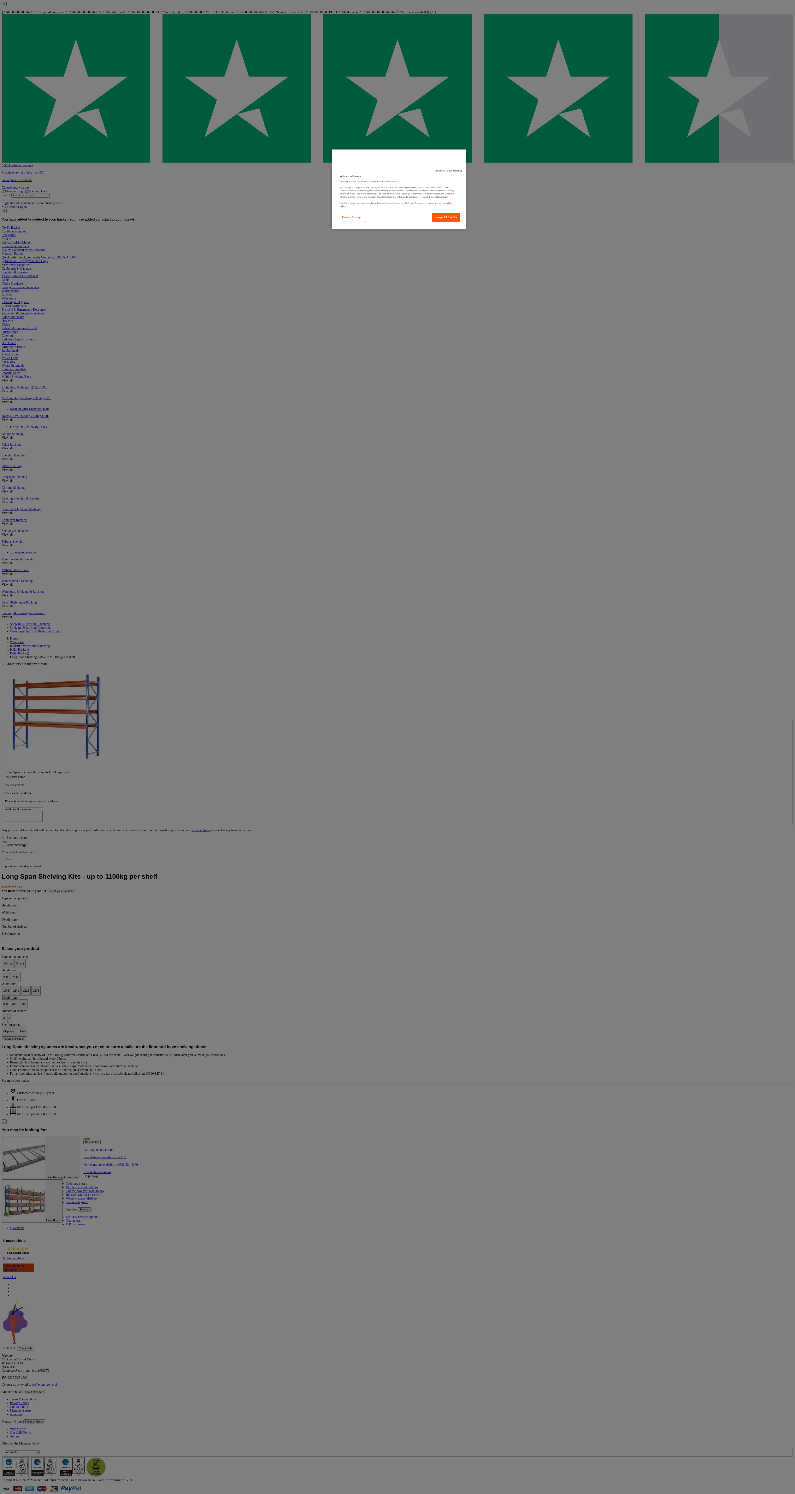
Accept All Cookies (446, 217)
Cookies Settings (352, 217)
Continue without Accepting (448, 171)
